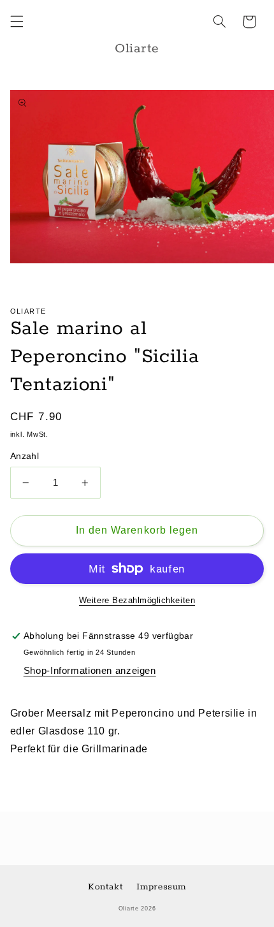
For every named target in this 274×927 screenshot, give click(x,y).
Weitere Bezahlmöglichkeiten (137, 600)
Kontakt (105, 887)
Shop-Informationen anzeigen (90, 671)
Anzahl (25, 456)
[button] (16, 21)
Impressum (161, 887)
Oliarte (129, 908)
